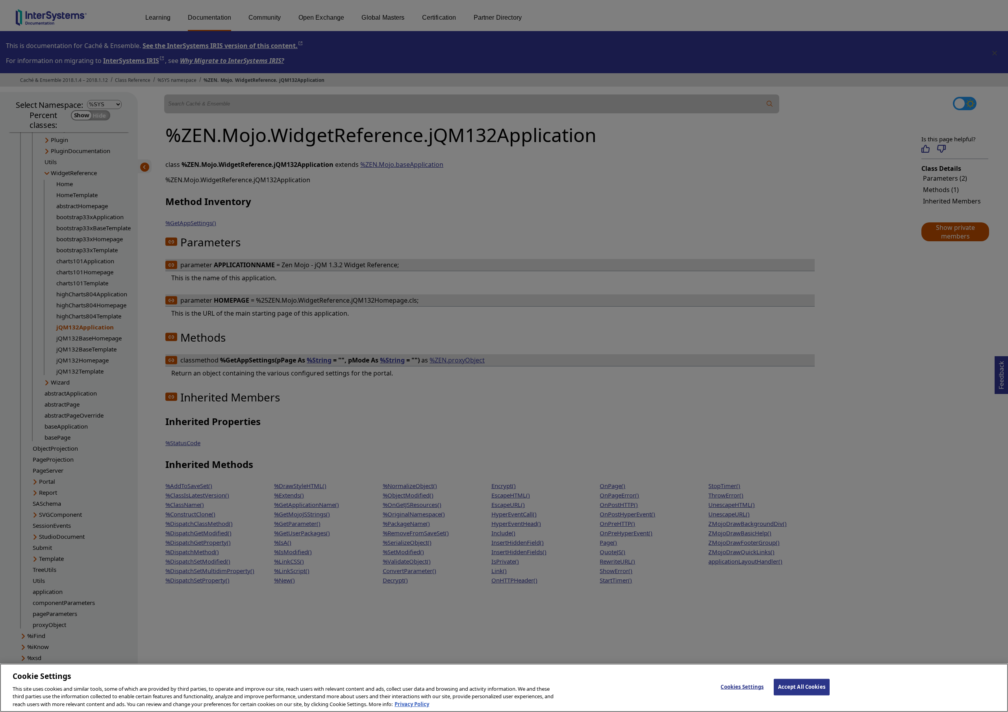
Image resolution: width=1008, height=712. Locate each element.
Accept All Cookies (801, 686)
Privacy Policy (412, 703)
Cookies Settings (742, 686)
